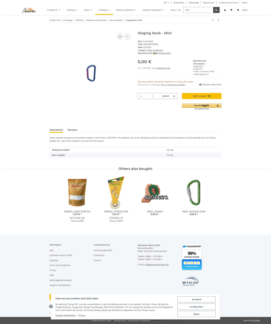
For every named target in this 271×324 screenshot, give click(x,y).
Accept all (196, 299)
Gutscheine (178, 2)
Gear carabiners (155, 50)
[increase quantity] (174, 96)
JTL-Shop (256, 320)
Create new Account (228, 2)
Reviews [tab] (72, 130)
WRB (52, 275)
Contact (97, 260)
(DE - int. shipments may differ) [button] (173, 85)
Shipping (54, 260)
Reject (196, 314)
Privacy (82, 315)
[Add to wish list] (127, 36)
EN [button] (165, 2)
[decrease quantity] (141, 96)
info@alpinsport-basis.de (157, 264)
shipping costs (163, 68)
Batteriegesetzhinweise (61, 280)
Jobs (51, 250)
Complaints (99, 255)
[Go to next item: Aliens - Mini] (218, 20)
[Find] (216, 10)
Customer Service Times (61, 255)
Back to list (56, 20)
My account (208, 2)
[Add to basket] (52, 29)
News (244, 2)
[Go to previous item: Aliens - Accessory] (213, 20)
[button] (225, 10)
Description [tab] (56, 130)
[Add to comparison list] (120, 36)
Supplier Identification (65, 315)
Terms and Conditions (60, 265)
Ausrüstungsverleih (103, 250)
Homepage (194, 2)
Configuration (196, 307)
